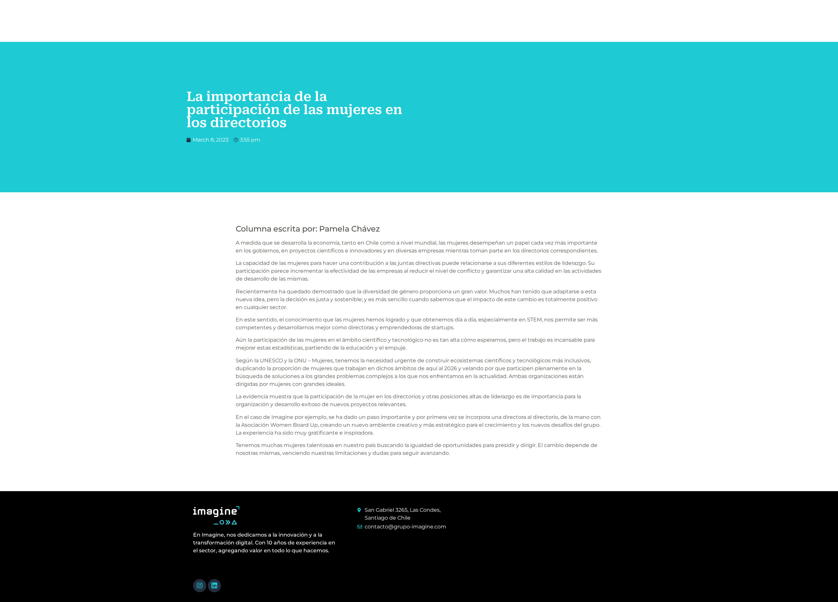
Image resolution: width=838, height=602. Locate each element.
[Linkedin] (214, 585)
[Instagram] (199, 585)
